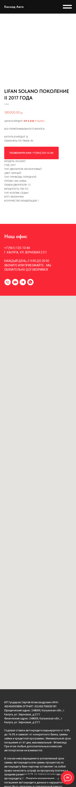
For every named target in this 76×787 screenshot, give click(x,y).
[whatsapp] (30, 282)
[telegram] (23, 282)
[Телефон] (7, 282)
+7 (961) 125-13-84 (17, 248)
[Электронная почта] (15, 282)
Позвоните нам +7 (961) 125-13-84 (31, 152)
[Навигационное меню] (67, 7)
